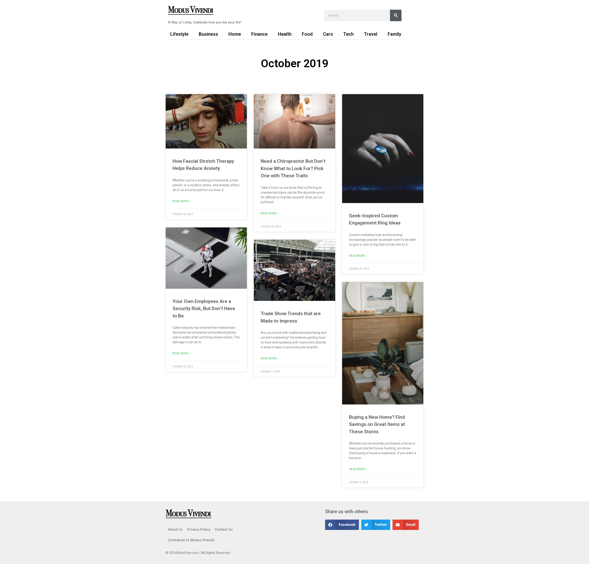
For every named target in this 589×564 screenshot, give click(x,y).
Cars (328, 34)
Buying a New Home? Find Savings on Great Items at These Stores (377, 424)
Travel (370, 34)
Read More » (182, 201)
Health (285, 34)
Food (307, 34)
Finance (259, 34)
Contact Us (224, 529)
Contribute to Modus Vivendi (191, 540)
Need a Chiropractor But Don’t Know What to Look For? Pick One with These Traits (293, 168)
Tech (348, 34)
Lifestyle (179, 34)
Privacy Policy (198, 529)
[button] (342, 525)
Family (394, 34)
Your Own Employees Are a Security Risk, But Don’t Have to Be (204, 309)
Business (208, 34)
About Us (175, 529)
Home (234, 34)
